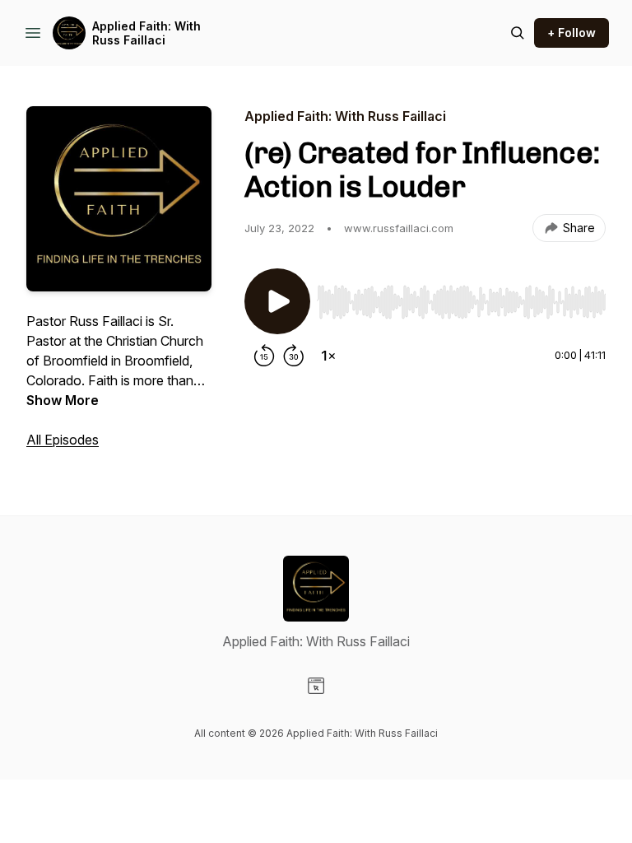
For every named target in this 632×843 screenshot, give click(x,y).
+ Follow (571, 33)
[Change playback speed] (328, 355)
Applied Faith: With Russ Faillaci (146, 33)
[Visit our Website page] (316, 686)
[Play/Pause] (277, 301)
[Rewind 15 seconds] (264, 355)
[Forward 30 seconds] (293, 355)
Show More (62, 400)
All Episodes (62, 439)
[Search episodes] (517, 33)
